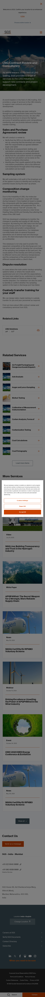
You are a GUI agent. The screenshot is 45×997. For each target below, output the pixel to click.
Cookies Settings (22, 500)
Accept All (22, 512)
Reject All (22, 506)
